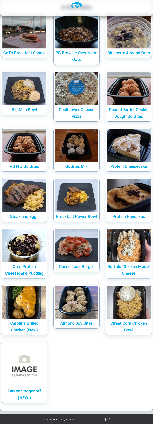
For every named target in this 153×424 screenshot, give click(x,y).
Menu (57, 11)
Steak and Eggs (24, 216)
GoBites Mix (76, 166)
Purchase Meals (70, 11)
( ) (112, 11)
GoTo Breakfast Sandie (24, 52)
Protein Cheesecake (128, 166)
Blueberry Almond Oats (128, 52)
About (47, 11)
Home (39, 11)
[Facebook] (105, 420)
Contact (97, 11)
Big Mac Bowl (24, 109)
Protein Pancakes (128, 216)
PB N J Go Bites (24, 166)
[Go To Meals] (76, 5)
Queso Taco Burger (76, 266)
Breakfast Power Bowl (76, 216)
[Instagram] (108, 420)
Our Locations (85, 11)
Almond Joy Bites (76, 323)
